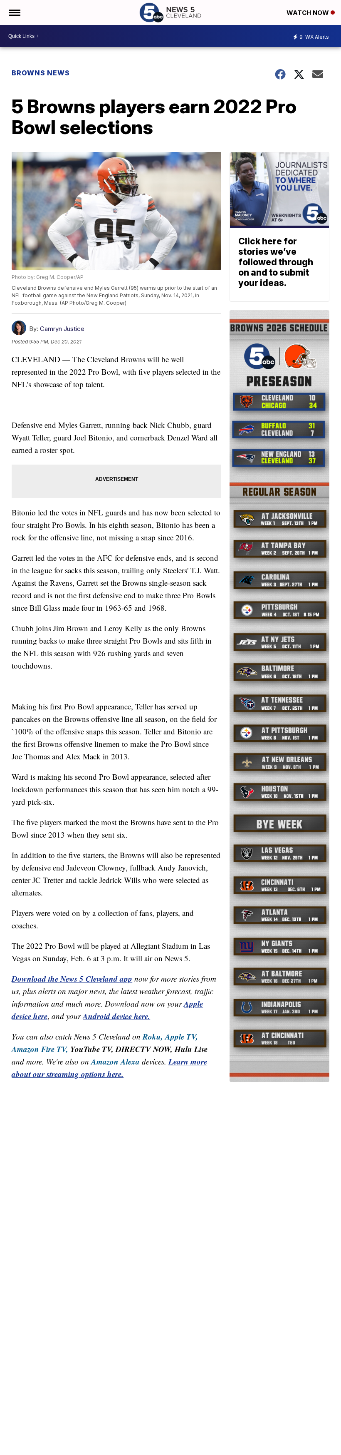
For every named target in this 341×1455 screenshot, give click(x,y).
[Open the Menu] (14, 12)
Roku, (153, 1036)
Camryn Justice (62, 329)
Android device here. (116, 1016)
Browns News (41, 73)
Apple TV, (181, 1036)
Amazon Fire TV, (40, 1049)
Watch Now (309, 13)
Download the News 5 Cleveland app (72, 978)
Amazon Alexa (115, 1061)
